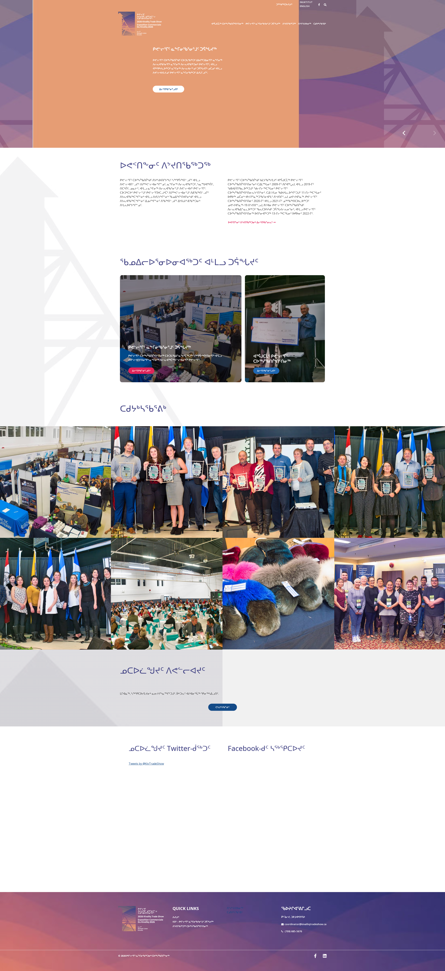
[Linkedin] (325, 956)
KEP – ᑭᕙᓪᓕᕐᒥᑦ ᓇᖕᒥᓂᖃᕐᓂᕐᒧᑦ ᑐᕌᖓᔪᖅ (193, 921)
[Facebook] (319, 4)
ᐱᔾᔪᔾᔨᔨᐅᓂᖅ (235, 908)
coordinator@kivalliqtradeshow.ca (305, 924)
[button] (325, 5)
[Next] (434, 133)
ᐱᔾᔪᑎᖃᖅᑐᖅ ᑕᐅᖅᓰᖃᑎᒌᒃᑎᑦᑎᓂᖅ (190, 926)
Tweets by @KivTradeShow (146, 764)
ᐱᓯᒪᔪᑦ (176, 917)
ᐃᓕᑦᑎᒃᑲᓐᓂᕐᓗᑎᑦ (152, 89)
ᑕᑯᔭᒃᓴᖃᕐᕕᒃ (235, 912)
